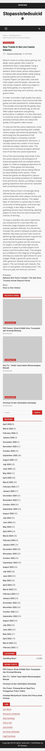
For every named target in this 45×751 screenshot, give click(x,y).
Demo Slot (7, 722)
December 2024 (10, 496)
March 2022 (8, 643)
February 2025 (9, 487)
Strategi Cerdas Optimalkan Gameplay (22, 387)
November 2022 (10, 607)
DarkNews (35, 743)
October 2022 (9, 612)
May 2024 (7, 527)
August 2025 (8, 460)
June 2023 (7, 576)
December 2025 (10, 442)
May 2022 (7, 634)
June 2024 (7, 522)
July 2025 (7, 464)
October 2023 (9, 558)
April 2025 (7, 478)
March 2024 (8, 536)
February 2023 (9, 594)
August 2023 (8, 567)
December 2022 (10, 603)
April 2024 (7, 531)
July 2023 (7, 572)
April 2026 (7, 424)
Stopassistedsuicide (22, 16)
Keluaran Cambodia (11, 714)
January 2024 (8, 545)
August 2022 (8, 621)
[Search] (39, 28)
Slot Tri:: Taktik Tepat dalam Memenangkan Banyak (22, 349)
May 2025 (7, 473)
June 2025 (7, 469)
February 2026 (9, 433)
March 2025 (8, 482)
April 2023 (7, 585)
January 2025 (8, 491)
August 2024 (8, 513)
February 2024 (9, 540)
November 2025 (10, 446)
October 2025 (9, 451)
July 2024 (7, 518)
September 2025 (10, 455)
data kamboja (9, 718)
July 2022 (7, 625)
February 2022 (9, 647)
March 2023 (8, 589)
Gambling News (9, 43)
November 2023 (10, 554)
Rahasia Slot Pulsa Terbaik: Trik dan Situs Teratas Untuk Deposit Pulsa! (22, 278)
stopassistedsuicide (14, 54)
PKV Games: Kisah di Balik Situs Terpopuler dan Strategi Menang (22, 312)
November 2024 (10, 500)
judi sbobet (8, 727)
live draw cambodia (11, 731)
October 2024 (9, 505)
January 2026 (8, 438)
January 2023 (8, 598)
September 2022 (10, 616)
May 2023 (7, 580)
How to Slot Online (11, 286)
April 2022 (7, 639)
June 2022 (7, 630)
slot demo (7, 709)
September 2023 (10, 563)
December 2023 (10, 549)
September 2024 (10, 509)
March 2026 (8, 429)
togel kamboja (9, 736)
